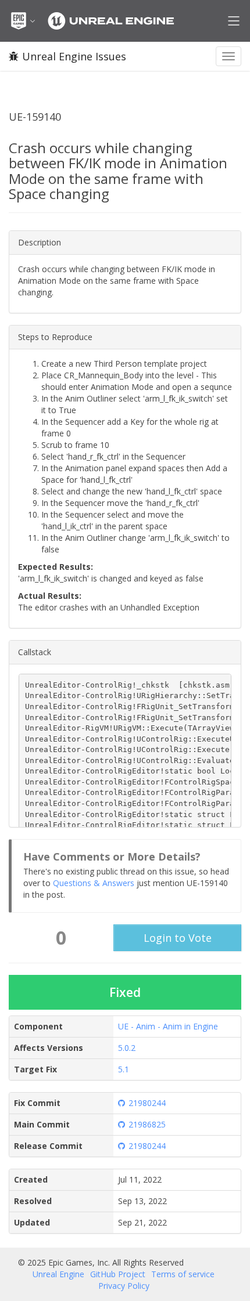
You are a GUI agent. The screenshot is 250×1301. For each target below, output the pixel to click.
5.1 (123, 1069)
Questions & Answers (93, 882)
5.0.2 (126, 1047)
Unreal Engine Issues (74, 56)
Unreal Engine (58, 1274)
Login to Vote (178, 938)
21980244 (147, 1102)
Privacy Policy (123, 1285)
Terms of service (183, 1274)
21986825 (147, 1124)
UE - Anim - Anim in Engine (168, 1026)
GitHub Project (117, 1274)
